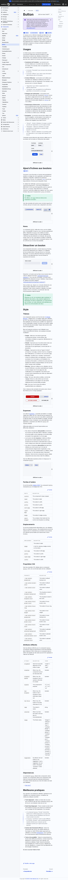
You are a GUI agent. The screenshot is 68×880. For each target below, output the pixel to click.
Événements (40, 832)
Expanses (31, 413)
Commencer (20, 4)
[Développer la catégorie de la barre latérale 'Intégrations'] (18, 15)
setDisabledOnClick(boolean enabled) (33, 282)
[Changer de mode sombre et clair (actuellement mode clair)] (66, 4)
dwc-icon (27, 785)
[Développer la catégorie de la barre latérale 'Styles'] (18, 120)
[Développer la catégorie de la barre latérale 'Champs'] (18, 58)
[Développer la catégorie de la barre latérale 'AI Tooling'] (18, 10)
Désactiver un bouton (61, 17)
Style (59, 19)
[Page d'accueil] (24, 11)
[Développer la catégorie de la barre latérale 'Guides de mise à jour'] (18, 131)
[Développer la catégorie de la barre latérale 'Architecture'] (18, 129)
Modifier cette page (29, 863)
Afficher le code (37, 162)
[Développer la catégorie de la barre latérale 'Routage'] (18, 17)
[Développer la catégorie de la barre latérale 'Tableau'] (18, 100)
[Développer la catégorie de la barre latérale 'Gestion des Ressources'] (18, 122)
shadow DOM (36, 485)
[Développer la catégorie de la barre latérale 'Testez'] (18, 118)
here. (58, 1)
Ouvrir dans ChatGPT (45, 14)
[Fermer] (65, 1)
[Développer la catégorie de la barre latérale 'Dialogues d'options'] (18, 82)
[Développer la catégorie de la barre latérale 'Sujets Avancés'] (18, 127)
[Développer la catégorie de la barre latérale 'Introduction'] (18, 8)
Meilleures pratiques (60, 26)
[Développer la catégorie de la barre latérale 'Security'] (18, 19)
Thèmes (61, 21)
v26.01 (13, 4)
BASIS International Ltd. (32, 878)
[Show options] (51, 14)
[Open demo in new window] (49, 143)
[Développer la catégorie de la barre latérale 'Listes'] (18, 71)
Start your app (46, 4)
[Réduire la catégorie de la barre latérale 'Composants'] (18, 27)
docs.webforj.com (30, 28)
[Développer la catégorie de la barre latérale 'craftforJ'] (18, 12)
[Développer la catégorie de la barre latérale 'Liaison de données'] (18, 25)
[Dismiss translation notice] (51, 20)
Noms (60, 14)
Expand (50, 489)
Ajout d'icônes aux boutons (62, 12)
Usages (59, 9)
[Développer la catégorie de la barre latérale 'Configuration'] (18, 124)
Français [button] (58, 4)
